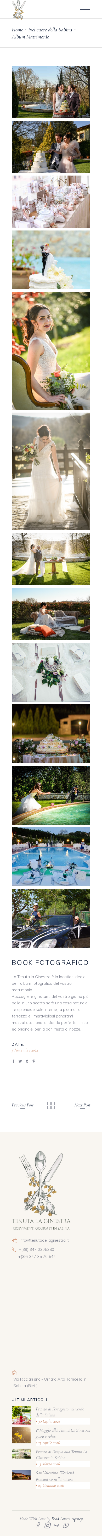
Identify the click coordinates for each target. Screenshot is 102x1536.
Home (17, 29)
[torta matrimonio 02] (51, 147)
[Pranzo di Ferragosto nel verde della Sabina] (21, 1415)
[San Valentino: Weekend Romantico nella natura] (21, 1474)
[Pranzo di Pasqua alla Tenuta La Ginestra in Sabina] (21, 1454)
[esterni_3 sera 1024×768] (51, 856)
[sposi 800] (51, 795)
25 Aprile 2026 (48, 1442)
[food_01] (51, 733)
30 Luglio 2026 (48, 1421)
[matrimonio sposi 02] (51, 559)
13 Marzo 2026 (48, 1464)
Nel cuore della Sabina (50, 29)
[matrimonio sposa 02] (51, 472)
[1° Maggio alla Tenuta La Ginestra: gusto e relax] (21, 1435)
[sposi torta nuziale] (51, 259)
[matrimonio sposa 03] (51, 614)
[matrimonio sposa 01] (51, 351)
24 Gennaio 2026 (50, 1485)
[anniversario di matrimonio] (51, 918)
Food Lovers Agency (67, 1519)
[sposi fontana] (51, 92)
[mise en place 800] (51, 672)
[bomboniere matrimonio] (51, 202)
